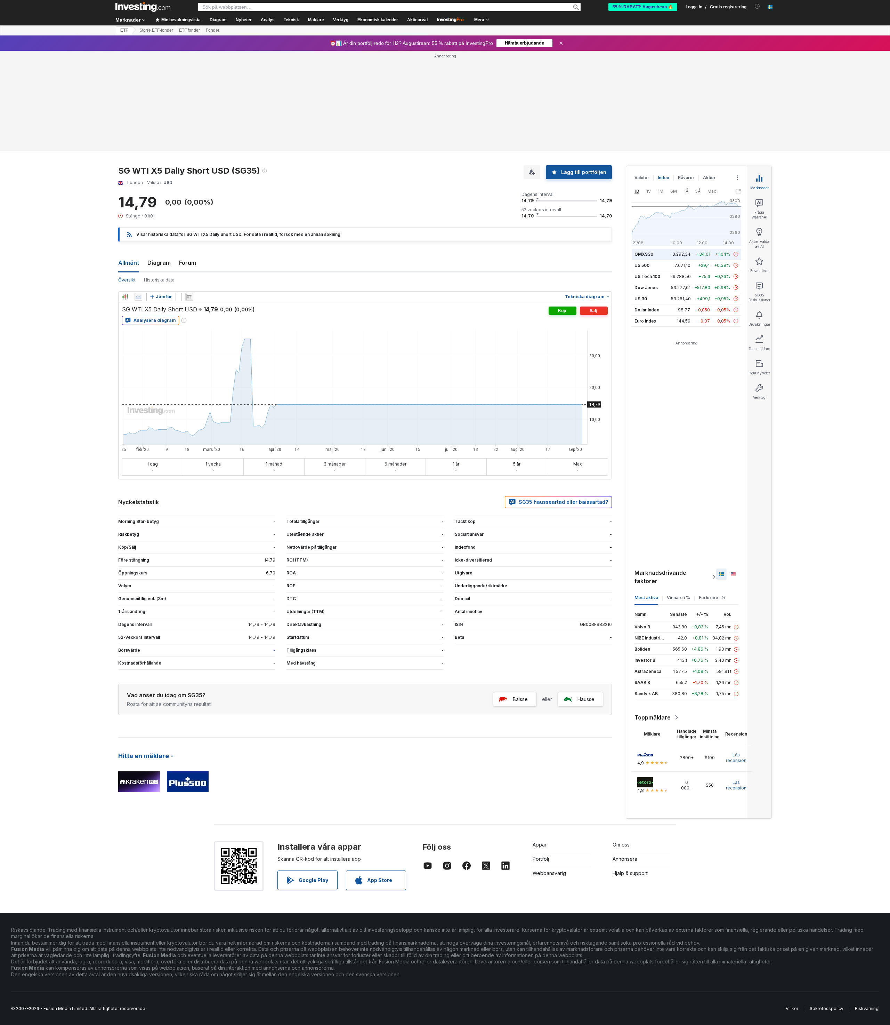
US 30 (640, 298)
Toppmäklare (652, 717)
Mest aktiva (646, 597)
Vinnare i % (678, 597)
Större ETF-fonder (156, 30)
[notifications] (757, 6)
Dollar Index (646, 309)
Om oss (621, 845)
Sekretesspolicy (826, 1008)
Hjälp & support (630, 873)
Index (663, 177)
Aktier (709, 177)
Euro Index (645, 321)
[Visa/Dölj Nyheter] (189, 297)
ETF (124, 30)
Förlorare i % (712, 597)
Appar (540, 845)
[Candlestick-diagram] (125, 297)
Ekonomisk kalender (377, 19)
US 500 (641, 265)
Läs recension (736, 757)
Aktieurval (417, 19)
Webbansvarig (549, 873)
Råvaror (686, 177)
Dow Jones (646, 287)
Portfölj (541, 859)
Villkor (792, 1008)
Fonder (212, 30)
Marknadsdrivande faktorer (660, 577)
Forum (187, 262)
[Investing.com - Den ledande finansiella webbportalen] (142, 7)
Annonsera (625, 859)
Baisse (520, 699)
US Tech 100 (647, 276)
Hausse (585, 699)
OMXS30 (643, 254)
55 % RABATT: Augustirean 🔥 (643, 7)
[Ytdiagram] (138, 297)
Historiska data (159, 280)
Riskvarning (867, 1008)
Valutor (641, 177)
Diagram (159, 262)
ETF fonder (189, 30)
